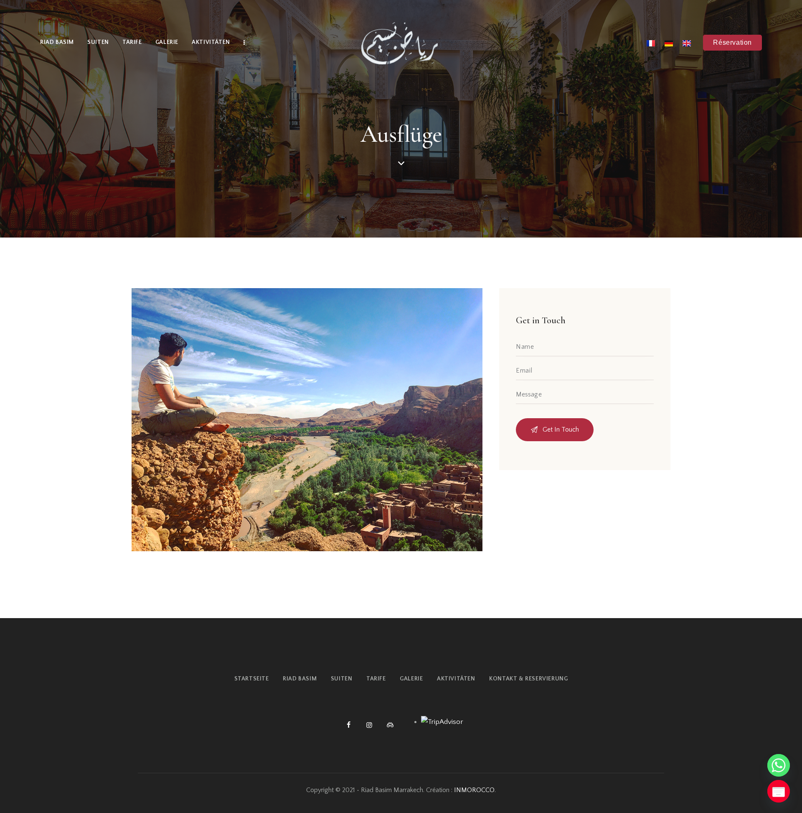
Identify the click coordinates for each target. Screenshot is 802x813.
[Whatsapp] (778, 765)
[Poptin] (778, 791)
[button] (732, 43)
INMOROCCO (474, 790)
